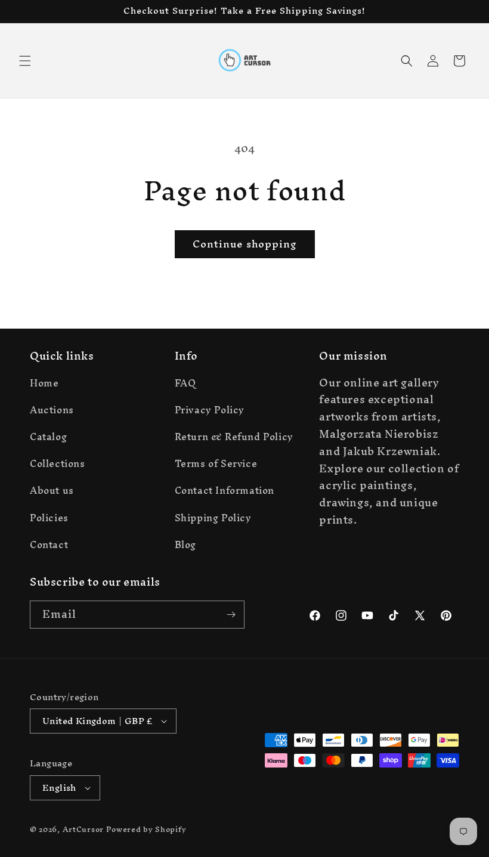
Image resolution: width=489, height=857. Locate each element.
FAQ (185, 385)
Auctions (52, 409)
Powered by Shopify (146, 829)
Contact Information (224, 490)
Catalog (48, 436)
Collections (57, 463)
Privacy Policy (209, 409)
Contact (49, 544)
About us (52, 490)
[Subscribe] (231, 615)
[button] (25, 61)
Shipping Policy (213, 517)
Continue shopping (245, 243)
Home (44, 385)
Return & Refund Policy (234, 436)
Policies (49, 517)
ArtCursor (83, 829)
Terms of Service (216, 463)
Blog (185, 544)
